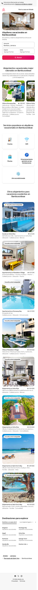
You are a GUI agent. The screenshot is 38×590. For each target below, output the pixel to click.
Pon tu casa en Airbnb (26, 9)
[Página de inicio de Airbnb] (3, 9)
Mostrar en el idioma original (23, 4)
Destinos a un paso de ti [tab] (9, 522)
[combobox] (18, 45)
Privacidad (15, 581)
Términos (22, 581)
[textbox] (10, 52)
